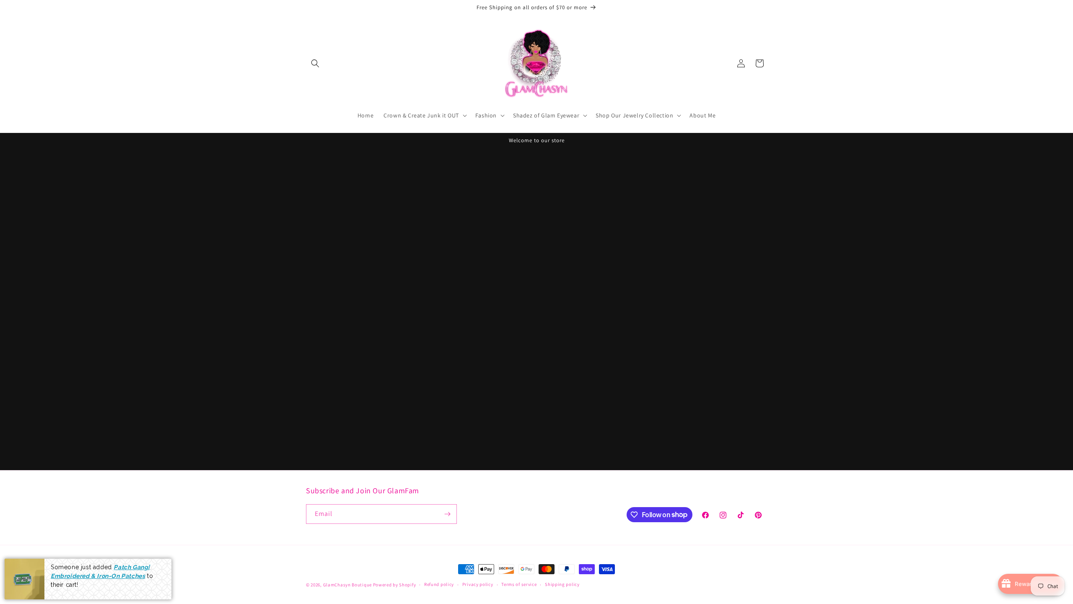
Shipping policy (562, 584)
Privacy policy (477, 584)
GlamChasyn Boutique (347, 585)
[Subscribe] (447, 514)
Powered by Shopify (394, 585)
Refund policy (439, 584)
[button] (315, 63)
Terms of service (518, 584)
